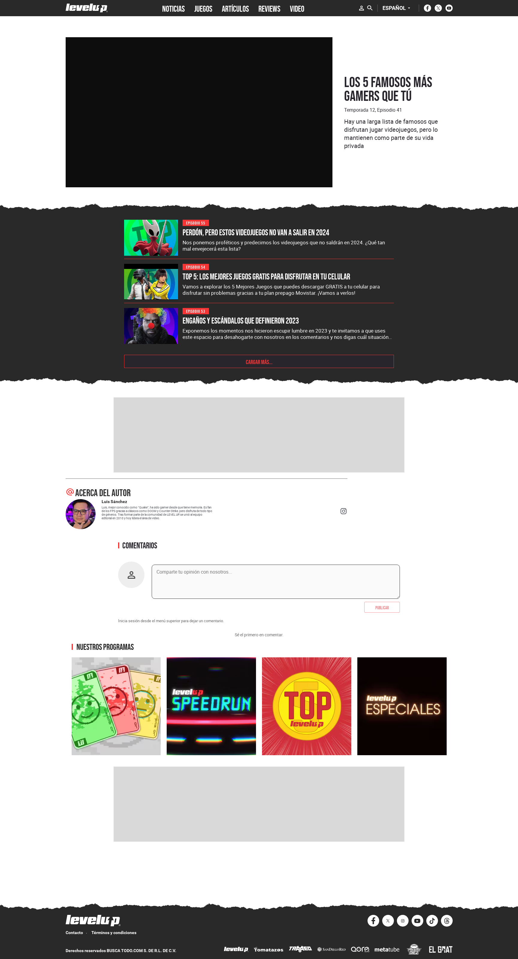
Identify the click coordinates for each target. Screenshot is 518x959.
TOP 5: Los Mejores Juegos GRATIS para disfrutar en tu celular (266, 276)
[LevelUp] (236, 950)
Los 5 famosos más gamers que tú (388, 88)
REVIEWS (269, 8)
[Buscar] (370, 8)
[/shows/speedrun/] (211, 706)
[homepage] (87, 8)
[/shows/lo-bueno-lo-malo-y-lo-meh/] (116, 706)
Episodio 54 (195, 266)
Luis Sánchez (114, 501)
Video (297, 8)
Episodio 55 (195, 222)
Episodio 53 (195, 311)
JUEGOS (203, 8)
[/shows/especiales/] (402, 706)
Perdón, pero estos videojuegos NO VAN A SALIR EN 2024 (256, 232)
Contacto (74, 932)
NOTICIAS (173, 8)
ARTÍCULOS (235, 8)
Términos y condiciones (113, 932)
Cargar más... (259, 361)
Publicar (382, 607)
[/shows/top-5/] (306, 706)
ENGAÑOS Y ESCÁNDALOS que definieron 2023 (241, 320)
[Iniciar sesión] (361, 8)
